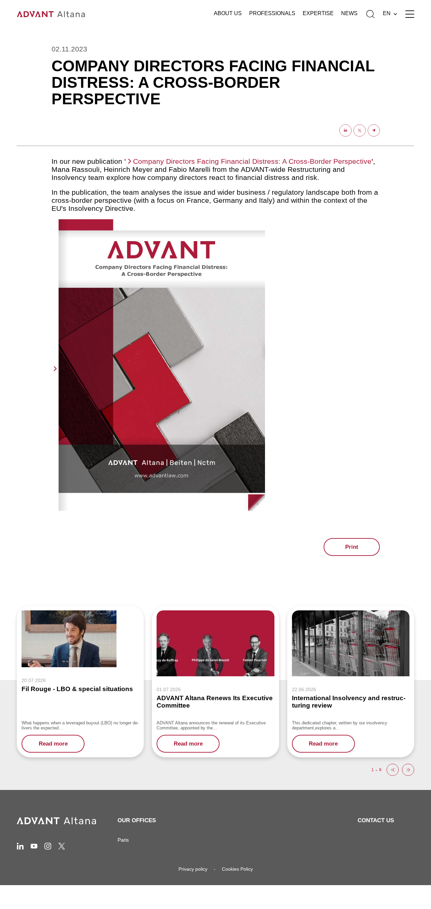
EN (387, 13)
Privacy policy (192, 869)
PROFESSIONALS (272, 13)
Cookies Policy (237, 869)
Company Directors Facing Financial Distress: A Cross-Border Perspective (252, 161)
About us (228, 13)
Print (351, 547)
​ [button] (393, 770)
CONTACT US (376, 820)
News (349, 13)
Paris (123, 840)
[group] (215, 681)
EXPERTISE (318, 13)
